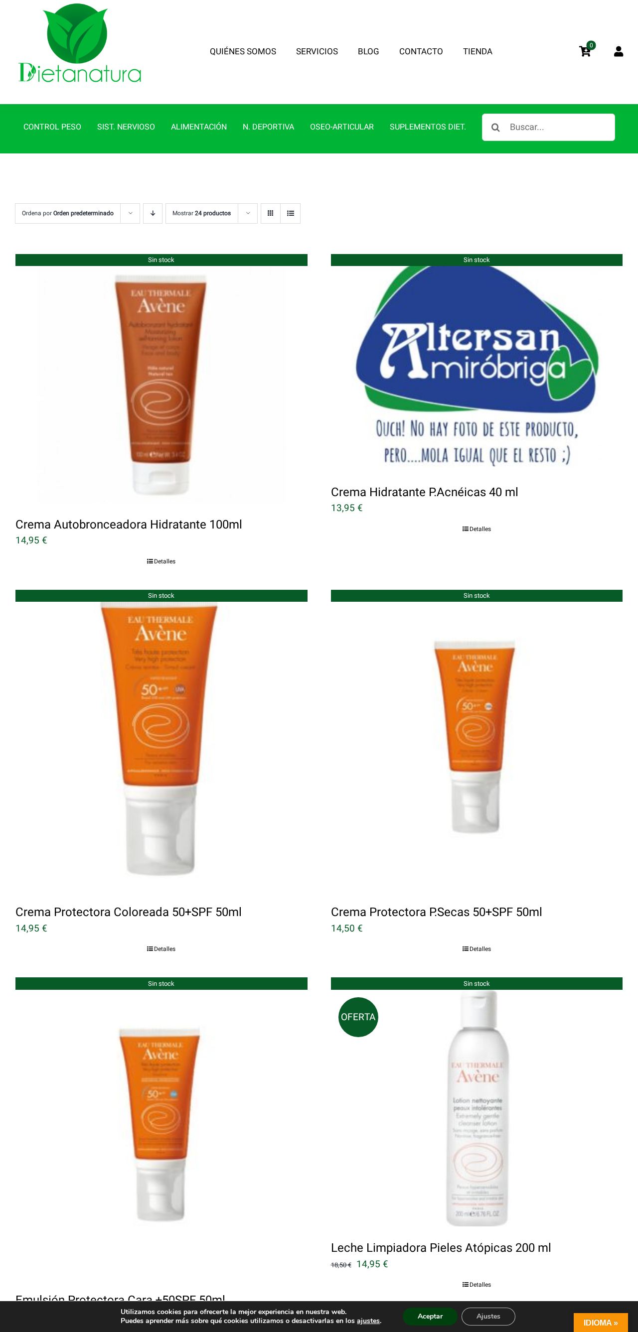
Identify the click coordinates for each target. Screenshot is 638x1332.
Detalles (164, 561)
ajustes (368, 1321)
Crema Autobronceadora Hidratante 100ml (128, 524)
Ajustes (488, 1316)
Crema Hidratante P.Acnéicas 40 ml (424, 492)
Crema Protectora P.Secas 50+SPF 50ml (436, 912)
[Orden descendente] (152, 213)
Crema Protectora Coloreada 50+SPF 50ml (128, 912)
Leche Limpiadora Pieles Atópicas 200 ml (441, 1248)
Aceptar (430, 1316)
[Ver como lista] (290, 213)
